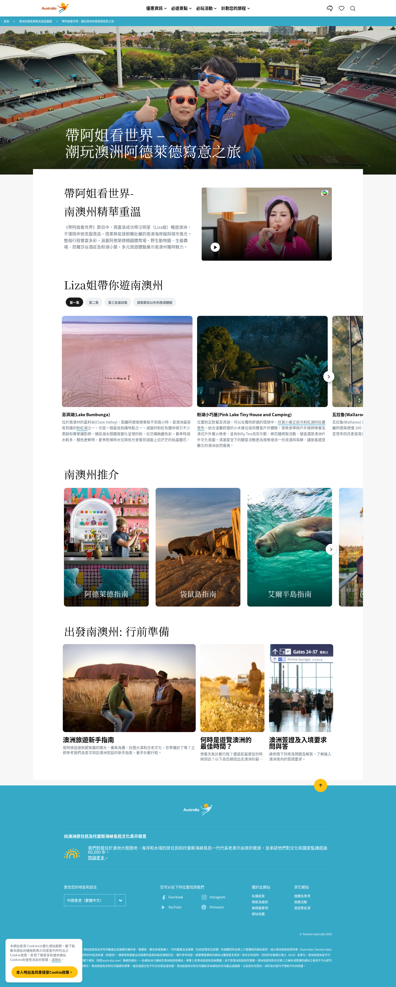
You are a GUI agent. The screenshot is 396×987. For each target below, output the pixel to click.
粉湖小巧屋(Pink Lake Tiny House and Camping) (244, 414)
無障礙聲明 (260, 907)
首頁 (6, 21)
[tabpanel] (198, 388)
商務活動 (300, 901)
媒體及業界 (302, 895)
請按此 (56, 959)
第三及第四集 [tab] (117, 302)
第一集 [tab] (74, 302)
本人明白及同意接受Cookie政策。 (44, 972)
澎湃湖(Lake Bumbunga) (86, 414)
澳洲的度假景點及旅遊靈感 (35, 21)
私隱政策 (258, 895)
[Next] (328, 376)
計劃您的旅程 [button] (233, 8)
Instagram (217, 897)
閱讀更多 (96, 858)
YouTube (175, 907)
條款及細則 (260, 901)
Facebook (175, 897)
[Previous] (63, 376)
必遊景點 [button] (179, 8)
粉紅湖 (82, 427)
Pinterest (217, 907)
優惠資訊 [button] (154, 8)
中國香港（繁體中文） (85, 900)
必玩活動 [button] (204, 8)
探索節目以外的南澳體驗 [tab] (154, 302)
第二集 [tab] (94, 302)
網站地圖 (258, 913)
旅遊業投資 (302, 907)
